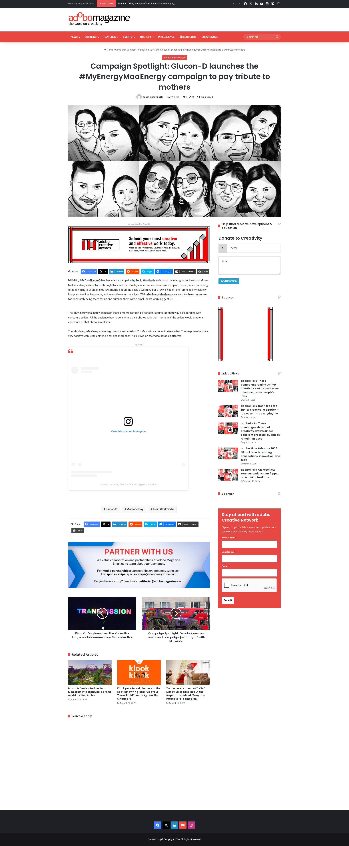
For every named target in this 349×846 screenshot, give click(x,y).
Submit (228, 600)
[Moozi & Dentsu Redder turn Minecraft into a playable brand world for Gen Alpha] (90, 672)
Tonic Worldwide (163, 509)
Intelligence (166, 36)
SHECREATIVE (210, 36)
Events (128, 36)
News (74, 36)
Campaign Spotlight (125, 49)
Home (109, 49)
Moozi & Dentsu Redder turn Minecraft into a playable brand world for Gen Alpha (89, 692)
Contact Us (154, 839)
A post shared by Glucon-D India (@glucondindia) (128, 484)
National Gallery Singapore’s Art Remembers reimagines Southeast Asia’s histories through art (167, 3)
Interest (145, 36)
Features (110, 36)
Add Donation (229, 281)
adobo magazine (151, 97)
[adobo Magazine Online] (99, 18)
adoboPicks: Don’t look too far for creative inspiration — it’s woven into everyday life (260, 409)
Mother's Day (135, 509)
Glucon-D (111, 509)
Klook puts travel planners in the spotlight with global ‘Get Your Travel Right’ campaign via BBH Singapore (138, 694)
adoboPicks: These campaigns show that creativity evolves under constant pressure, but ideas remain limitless (260, 431)
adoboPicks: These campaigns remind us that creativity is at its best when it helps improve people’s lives (260, 388)
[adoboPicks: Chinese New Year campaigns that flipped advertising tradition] (228, 475)
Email (226, 566)
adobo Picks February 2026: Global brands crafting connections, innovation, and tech (260, 454)
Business (91, 36)
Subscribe (189, 36)
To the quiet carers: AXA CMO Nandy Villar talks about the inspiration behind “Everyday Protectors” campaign (186, 694)
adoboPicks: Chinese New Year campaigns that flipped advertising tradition (260, 473)
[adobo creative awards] (139, 244)
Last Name (229, 552)
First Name (229, 537)
